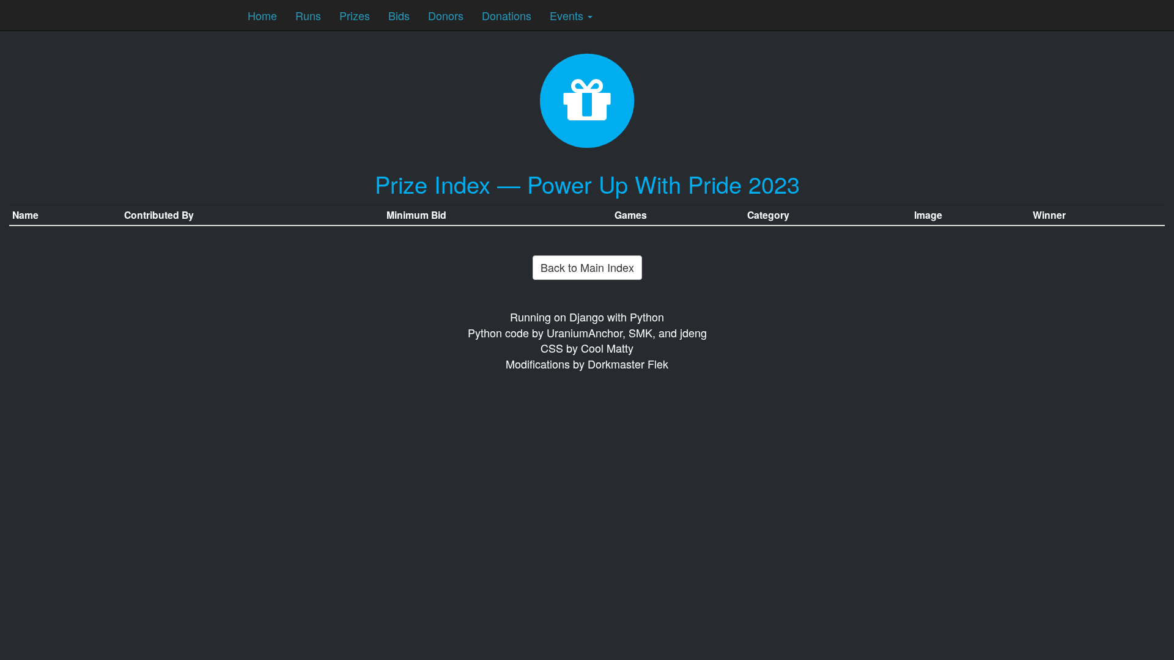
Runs (308, 15)
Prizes (354, 15)
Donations (506, 15)
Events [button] (568, 15)
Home (262, 15)
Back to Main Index (587, 267)
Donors (445, 15)
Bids (399, 15)
